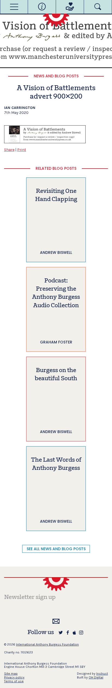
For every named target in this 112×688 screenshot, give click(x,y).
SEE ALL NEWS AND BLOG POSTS (56, 549)
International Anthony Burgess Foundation (47, 644)
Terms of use (14, 681)
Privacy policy (14, 677)
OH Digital (96, 677)
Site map (11, 673)
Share (9, 149)
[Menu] (14, 7)
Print (21, 149)
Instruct (102, 673)
